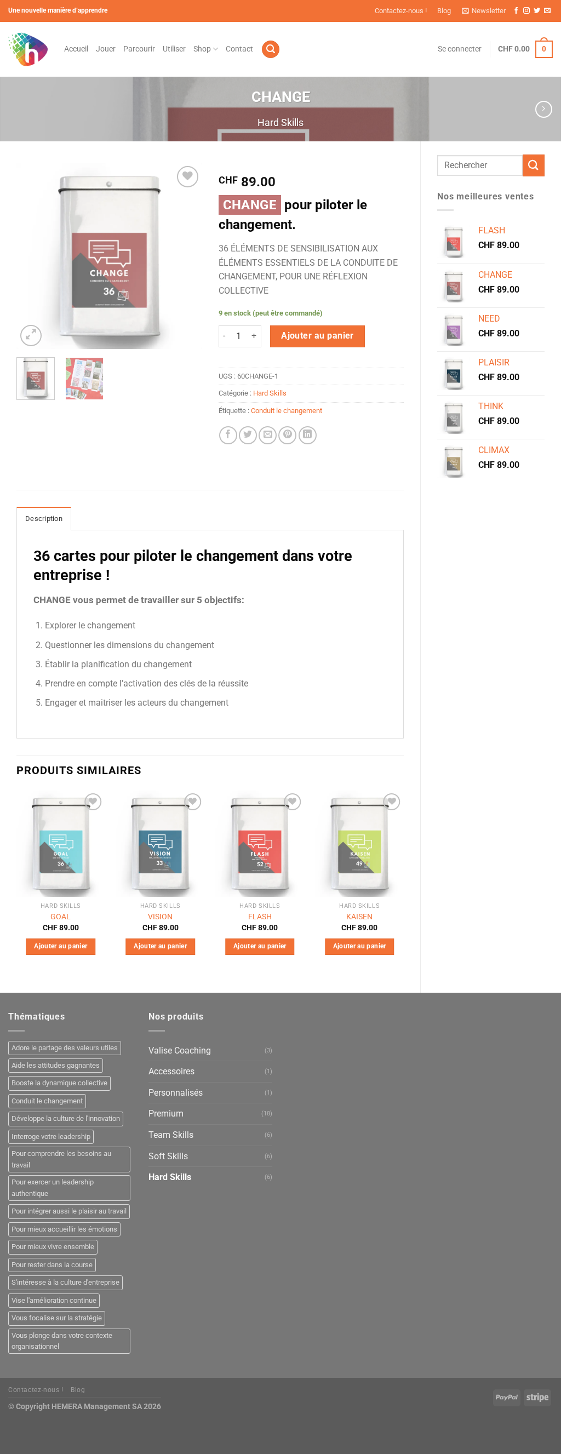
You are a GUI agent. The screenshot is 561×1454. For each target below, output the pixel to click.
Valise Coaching (179, 1050)
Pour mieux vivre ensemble (53, 1247)
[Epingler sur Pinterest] (287, 435)
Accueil (76, 49)
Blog (444, 11)
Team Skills (170, 1135)
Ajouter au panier (317, 336)
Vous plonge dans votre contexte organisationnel (62, 1340)
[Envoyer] (534, 165)
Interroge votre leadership (51, 1136)
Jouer (106, 49)
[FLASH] (259, 844)
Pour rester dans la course (52, 1265)
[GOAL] (60, 844)
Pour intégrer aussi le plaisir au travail (69, 1211)
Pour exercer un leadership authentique (53, 1187)
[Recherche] (270, 50)
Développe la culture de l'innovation (66, 1118)
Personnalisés (175, 1092)
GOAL (60, 916)
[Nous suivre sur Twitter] (537, 11)
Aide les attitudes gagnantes (56, 1065)
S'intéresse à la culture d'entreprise (65, 1282)
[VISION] (160, 844)
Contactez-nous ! (401, 11)
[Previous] (34, 256)
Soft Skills (168, 1156)
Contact (239, 49)
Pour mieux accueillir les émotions (64, 1229)
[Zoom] (31, 335)
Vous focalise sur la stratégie (57, 1318)
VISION (160, 916)
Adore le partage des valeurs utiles (65, 1048)
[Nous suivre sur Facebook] (516, 11)
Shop (202, 49)
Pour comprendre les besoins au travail (61, 1159)
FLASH (260, 916)
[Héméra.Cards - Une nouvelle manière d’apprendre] (28, 49)
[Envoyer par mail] (268, 435)
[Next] (184, 256)
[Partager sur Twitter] (248, 435)
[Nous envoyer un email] (547, 11)
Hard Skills (280, 122)
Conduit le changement (286, 411)
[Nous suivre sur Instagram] (526, 11)
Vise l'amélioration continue (54, 1300)
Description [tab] (43, 518)
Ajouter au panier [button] (60, 946)
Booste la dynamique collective (59, 1083)
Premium (166, 1113)
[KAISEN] (359, 844)
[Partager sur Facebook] (228, 435)
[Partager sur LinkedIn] (308, 435)
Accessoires (171, 1071)
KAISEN (359, 916)
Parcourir (139, 49)
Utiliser (174, 49)
